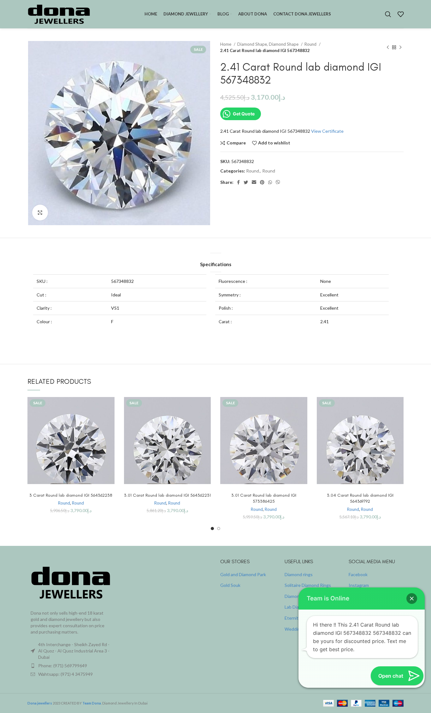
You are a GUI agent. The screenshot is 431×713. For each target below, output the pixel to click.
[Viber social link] (278, 182)
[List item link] (71, 666)
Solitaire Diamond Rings (308, 585)
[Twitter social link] (246, 182)
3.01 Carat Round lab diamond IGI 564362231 (167, 495)
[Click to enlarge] (40, 212)
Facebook (358, 574)
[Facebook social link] (238, 182)
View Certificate (327, 131)
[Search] (388, 14)
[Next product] (400, 47)
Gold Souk (230, 585)
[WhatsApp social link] (270, 182)
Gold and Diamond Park (243, 574)
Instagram (359, 585)
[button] (411, 598)
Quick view (110, 421)
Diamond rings (299, 574)
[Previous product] (388, 47)
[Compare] (110, 407)
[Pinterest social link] (262, 182)
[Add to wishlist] (110, 436)
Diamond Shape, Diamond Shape (268, 44)
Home (226, 44)
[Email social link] (254, 182)
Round (310, 44)
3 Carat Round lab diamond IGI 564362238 (70, 495)
